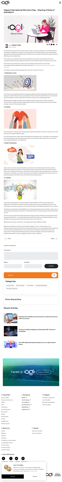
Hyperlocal (25, 409)
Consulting (25, 402)
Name (6, 262)
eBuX (23, 397)
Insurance (4, 407)
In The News (30, 285)
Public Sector (5, 423)
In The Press (5, 445)
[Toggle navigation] (60, 3)
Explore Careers (43, 372)
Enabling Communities (8, 440)
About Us (6, 428)
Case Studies (10, 285)
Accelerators (26, 405)
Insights (46, 395)
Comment (7, 250)
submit (51, 266)
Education (4, 412)
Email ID (27, 262)
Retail (3, 414)
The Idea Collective (11, 288)
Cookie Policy (5, 450)
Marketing (25, 407)
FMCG (3, 402)
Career (36, 428)
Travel (3, 419)
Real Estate (4, 416)
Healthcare (4, 421)
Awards (3, 438)
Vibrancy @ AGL (37, 431)
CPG (2, 405)
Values (3, 435)
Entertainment (5, 409)
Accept (13, 476)
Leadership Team (7, 443)
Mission (3, 433)
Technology (25, 400)
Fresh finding (46, 405)
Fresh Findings (20, 285)
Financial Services (7, 400)
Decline (35, 476)
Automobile (5, 397)
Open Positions (37, 433)
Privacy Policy (5, 447)
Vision (3, 431)
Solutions (26, 395)
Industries (6, 395)
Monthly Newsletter (41, 285)
